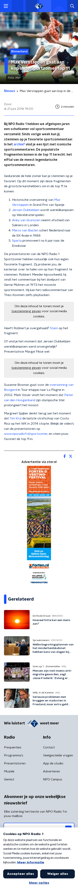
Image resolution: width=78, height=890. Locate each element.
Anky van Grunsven (26, 220)
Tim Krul (15, 418)
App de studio (53, 763)
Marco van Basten (25, 230)
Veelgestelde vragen (58, 755)
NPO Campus (52, 779)
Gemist (9, 779)
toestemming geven (26, 311)
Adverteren (51, 771)
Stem (54, 328)
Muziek (9, 771)
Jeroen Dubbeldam (25, 210)
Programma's (13, 755)
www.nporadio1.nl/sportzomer (25, 433)
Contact (49, 747)
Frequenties (12, 747)
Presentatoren (15, 763)
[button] (6, 6)
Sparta (17, 240)
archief (19, 144)
